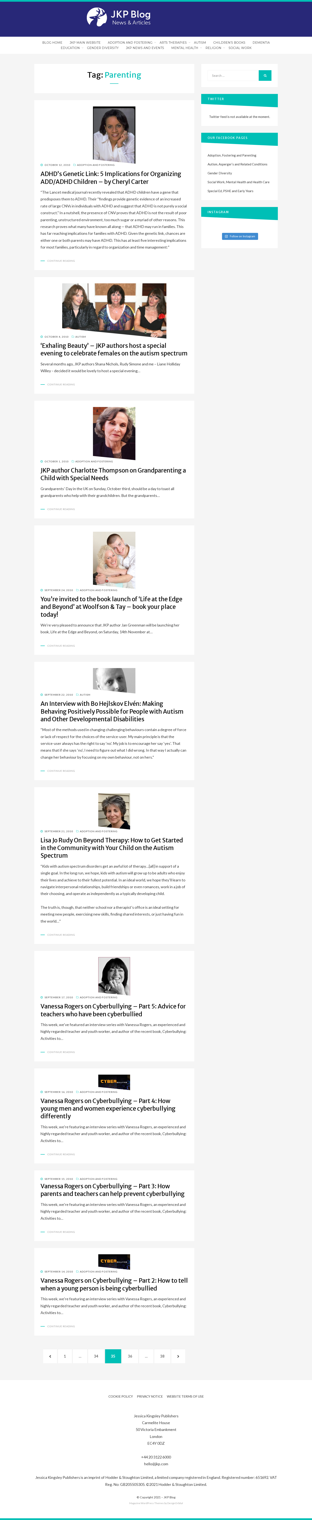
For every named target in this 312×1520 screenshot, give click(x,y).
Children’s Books (229, 43)
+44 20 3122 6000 (156, 1457)
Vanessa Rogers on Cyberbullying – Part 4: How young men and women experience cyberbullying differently (108, 1108)
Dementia (261, 43)
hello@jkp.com (156, 1463)
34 (98, 1356)
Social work (240, 48)
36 (132, 1356)
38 (164, 1356)
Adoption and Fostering (130, 43)
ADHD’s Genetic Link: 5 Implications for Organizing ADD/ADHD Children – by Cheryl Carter (111, 177)
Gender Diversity (103, 48)
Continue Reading (61, 260)
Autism (200, 43)
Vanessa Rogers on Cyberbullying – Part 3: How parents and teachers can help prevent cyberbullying (113, 1190)
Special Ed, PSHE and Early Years (230, 191)
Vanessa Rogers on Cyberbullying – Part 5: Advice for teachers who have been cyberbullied (113, 1010)
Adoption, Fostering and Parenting (232, 155)
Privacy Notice (150, 1396)
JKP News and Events (145, 48)
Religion (213, 48)
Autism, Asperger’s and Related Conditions (237, 164)
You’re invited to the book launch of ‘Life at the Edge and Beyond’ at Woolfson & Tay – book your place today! (111, 606)
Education (70, 48)
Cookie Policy (120, 1396)
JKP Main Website (85, 43)
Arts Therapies (173, 43)
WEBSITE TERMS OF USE (185, 1396)
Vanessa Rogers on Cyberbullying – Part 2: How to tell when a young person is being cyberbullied (114, 1284)
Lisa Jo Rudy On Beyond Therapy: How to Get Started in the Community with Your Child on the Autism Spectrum (112, 848)
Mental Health (184, 48)
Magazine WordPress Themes (146, 1503)
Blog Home (52, 43)
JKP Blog (170, 1497)
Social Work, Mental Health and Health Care (239, 182)
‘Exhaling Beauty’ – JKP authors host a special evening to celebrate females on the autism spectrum (114, 349)
